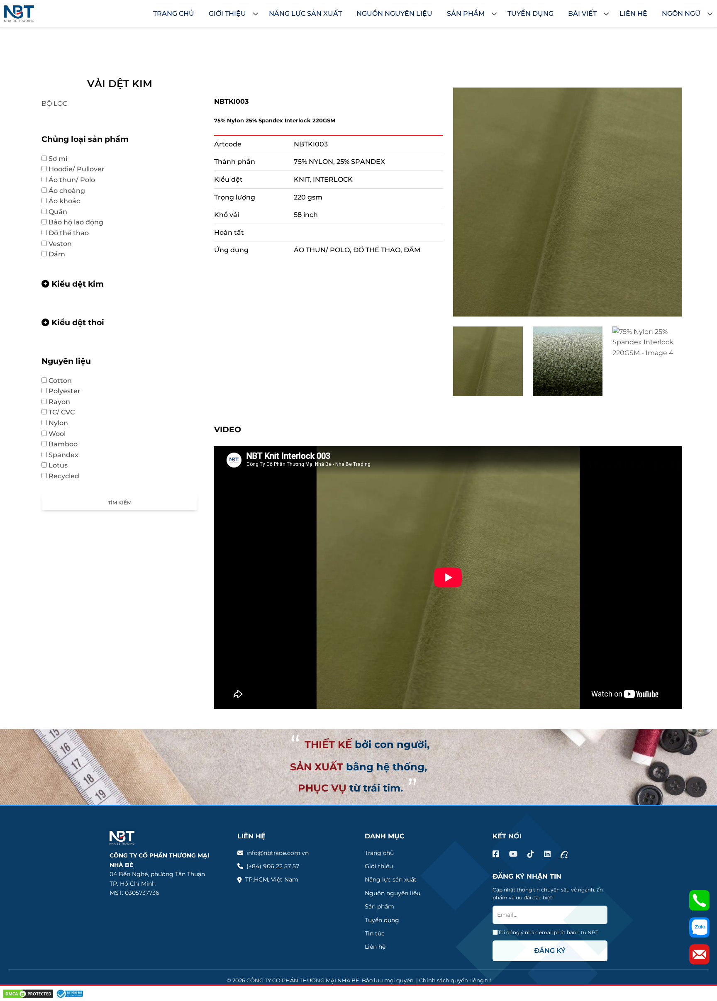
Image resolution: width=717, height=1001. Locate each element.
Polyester (69, 391)
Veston (64, 244)
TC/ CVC (66, 412)
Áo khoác (68, 201)
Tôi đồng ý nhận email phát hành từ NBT (548, 932)
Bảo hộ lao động (80, 222)
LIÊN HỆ (633, 13)
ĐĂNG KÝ (550, 951)
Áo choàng (67, 191)
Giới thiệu (379, 866)
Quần (62, 212)
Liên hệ (375, 946)
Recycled (64, 476)
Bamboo (67, 444)
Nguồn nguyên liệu (392, 893)
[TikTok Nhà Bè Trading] (530, 854)
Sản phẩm (379, 906)
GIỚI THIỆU (227, 13)
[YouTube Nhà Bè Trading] (513, 854)
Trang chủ (379, 853)
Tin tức (375, 933)
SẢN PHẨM (466, 13)
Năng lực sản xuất (391, 879)
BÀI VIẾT (582, 13)
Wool (61, 434)
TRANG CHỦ (173, 13)
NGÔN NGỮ (681, 13)
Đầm (57, 254)
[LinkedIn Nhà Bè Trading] (547, 854)
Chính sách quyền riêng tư (455, 980)
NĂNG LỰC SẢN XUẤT (305, 13)
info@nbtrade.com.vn (277, 853)
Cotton (64, 381)
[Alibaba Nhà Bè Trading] (564, 854)
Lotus (62, 465)
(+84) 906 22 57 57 (272, 866)
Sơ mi (62, 159)
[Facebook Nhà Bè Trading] (496, 854)
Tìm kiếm (120, 502)
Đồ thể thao (73, 233)
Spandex (63, 455)
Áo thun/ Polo (76, 180)
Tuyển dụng (382, 920)
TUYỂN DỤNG (530, 13)
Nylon (58, 423)
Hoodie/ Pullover (81, 169)
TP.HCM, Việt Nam (271, 879)
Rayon (59, 402)
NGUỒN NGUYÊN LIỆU (394, 13)
